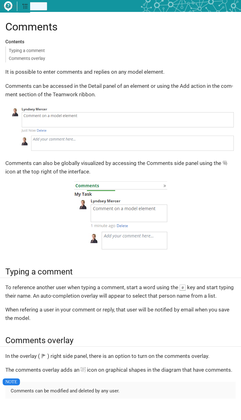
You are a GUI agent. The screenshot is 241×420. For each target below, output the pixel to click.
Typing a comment (27, 50)
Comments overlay (27, 58)
